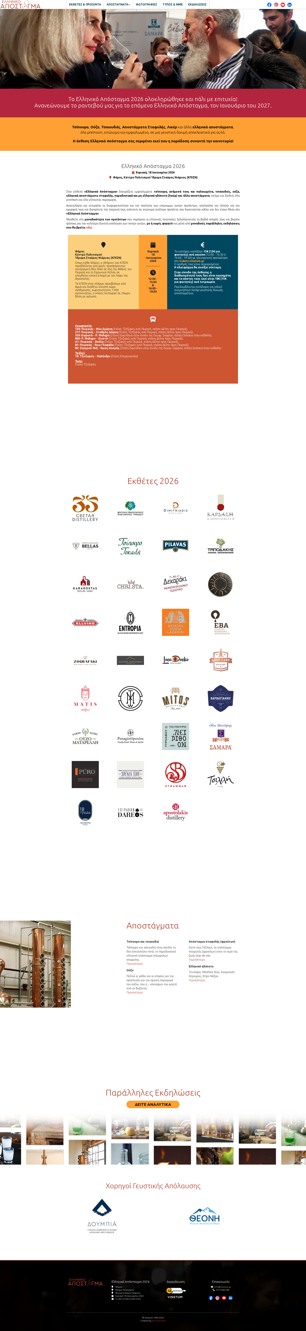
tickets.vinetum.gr (191, 261)
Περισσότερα (134, 963)
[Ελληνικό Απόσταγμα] (20, 4)
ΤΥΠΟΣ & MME (173, 4)
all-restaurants (159, 1320)
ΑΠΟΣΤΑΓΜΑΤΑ (118, 4)
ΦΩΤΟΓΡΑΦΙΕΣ (146, 4)
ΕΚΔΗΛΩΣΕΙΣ (197, 4)
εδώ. (89, 227)
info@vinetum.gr (222, 1287)
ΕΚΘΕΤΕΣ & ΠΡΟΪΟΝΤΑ (85, 4)
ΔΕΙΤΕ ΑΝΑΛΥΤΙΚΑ (153, 1104)
